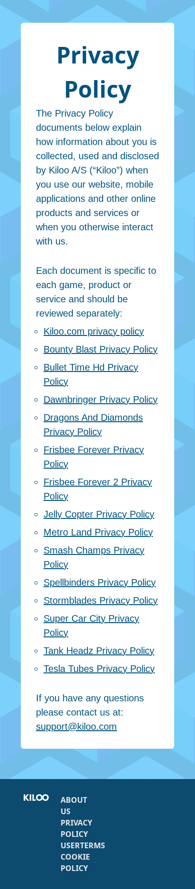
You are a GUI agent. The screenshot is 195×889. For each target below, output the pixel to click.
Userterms (83, 845)
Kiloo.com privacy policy (94, 331)
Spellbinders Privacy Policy (100, 582)
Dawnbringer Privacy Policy (101, 399)
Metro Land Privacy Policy (98, 532)
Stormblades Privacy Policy (101, 600)
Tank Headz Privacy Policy (99, 650)
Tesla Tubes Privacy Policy (99, 668)
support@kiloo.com (76, 726)
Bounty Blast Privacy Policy (101, 349)
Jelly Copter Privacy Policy (99, 514)
